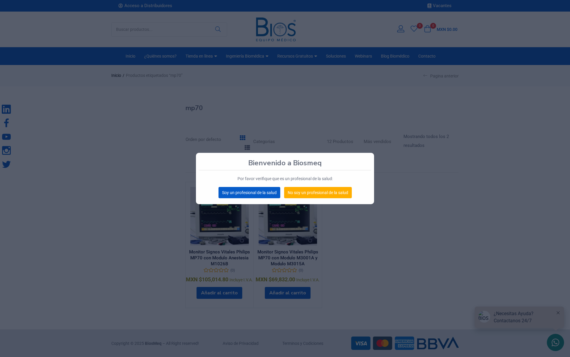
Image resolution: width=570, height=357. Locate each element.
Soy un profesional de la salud (249, 192)
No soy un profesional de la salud (318, 192)
